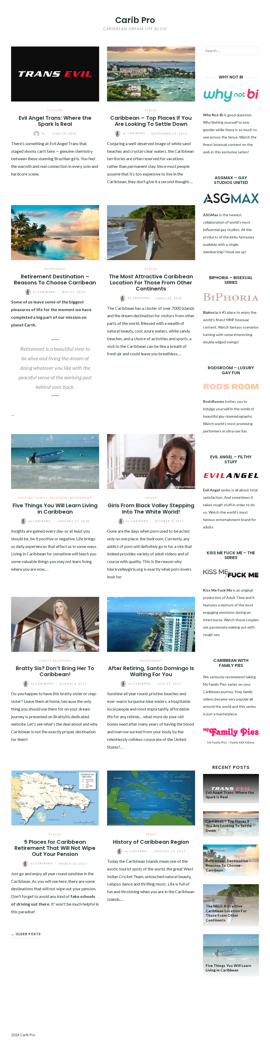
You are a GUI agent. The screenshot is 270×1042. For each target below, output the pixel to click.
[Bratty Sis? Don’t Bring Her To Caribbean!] (55, 623)
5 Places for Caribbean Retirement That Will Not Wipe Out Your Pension (55, 848)
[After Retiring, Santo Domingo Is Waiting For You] (151, 623)
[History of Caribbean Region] (151, 797)
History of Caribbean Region (151, 842)
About (151, 834)
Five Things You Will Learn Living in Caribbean (55, 508)
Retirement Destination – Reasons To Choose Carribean (55, 279)
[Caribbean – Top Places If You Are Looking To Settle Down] (151, 73)
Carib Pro (135, 20)
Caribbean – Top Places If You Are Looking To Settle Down (151, 121)
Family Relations (52, 497)
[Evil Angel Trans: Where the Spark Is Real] (55, 73)
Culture (55, 110)
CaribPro (134, 133)
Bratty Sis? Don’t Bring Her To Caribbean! (55, 671)
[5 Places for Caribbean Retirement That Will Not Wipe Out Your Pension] (55, 797)
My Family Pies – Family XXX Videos (230, 742)
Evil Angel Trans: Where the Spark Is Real (55, 121)
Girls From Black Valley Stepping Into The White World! (151, 508)
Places (151, 110)
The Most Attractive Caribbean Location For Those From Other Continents (151, 283)
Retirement (55, 268)
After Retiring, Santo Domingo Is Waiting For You (151, 671)
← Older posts (26, 934)
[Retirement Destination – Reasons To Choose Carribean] (55, 231)
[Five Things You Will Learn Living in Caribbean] (55, 460)
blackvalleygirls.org (125, 568)
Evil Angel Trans (64, 143)
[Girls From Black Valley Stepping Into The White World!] (151, 460)
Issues (151, 497)
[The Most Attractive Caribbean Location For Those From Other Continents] (151, 231)
